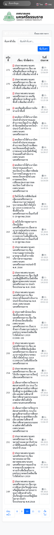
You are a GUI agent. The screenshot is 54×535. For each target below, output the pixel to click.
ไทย (41, 4)
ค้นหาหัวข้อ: (10, 41)
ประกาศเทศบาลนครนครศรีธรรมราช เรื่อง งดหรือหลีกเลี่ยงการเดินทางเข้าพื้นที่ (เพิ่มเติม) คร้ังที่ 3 (25, 84)
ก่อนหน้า (8, 513)
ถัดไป (45, 513)
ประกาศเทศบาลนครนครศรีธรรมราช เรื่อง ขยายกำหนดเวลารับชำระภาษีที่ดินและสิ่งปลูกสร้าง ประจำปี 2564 (25, 442)
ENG (50, 4)
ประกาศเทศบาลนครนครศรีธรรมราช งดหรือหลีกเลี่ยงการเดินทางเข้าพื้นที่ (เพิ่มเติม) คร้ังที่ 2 (24, 97)
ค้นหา (45, 48)
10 (27, 511)
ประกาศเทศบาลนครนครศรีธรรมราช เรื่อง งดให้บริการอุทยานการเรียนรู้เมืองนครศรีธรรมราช (25, 373)
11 (33, 511)
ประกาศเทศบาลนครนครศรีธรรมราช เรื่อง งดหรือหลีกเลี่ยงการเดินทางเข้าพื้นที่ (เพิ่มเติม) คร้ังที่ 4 (25, 70)
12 (39, 511)
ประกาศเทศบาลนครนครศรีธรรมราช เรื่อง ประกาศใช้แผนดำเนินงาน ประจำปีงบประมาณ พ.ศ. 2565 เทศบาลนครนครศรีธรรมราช (25, 299)
